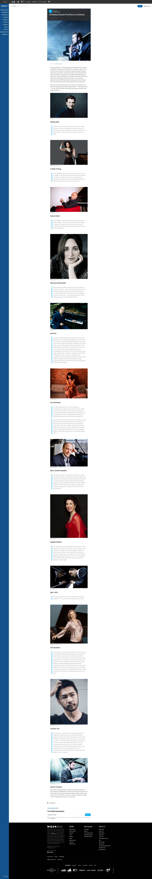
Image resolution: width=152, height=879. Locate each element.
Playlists (86, 831)
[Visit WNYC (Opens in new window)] (13, 2)
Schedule (5, 17)
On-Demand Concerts (88, 832)
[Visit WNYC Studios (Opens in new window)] (22, 2)
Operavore (71, 842)
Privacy (56, 856)
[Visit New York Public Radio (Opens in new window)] (51, 870)
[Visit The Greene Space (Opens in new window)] (49, 2)
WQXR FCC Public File (51, 859)
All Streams (5, 12)
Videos (6, 27)
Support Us (5, 34)
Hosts (70, 834)
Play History (5, 14)
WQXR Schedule (72, 831)
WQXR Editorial (56, 11)
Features (6, 22)
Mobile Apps (101, 829)
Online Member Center (103, 838)
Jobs (100, 840)
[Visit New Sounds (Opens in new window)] (42, 1)
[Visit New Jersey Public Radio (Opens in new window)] (100, 870)
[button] (89, 59)
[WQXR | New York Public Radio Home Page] (4, 6)
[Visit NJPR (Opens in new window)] (28, 1)
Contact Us (101, 836)
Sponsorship (101, 844)
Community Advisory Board (104, 845)
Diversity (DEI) (102, 842)
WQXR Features (72, 840)
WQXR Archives (72, 844)
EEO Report (59, 859)
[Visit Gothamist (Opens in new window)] (18, 2)
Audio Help (101, 834)
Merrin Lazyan (59, 63)
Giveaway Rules (102, 849)
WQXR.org (53, 833)
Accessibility (61, 856)
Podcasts (5, 24)
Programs (5, 19)
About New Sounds (88, 836)
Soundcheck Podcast (88, 834)
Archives (6, 29)
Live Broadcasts (4, 32)
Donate (140, 6)
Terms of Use (50, 856)
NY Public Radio (102, 847)
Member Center (147, 6)
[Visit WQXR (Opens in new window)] (34, 1)
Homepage (86, 829)
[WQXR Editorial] (51, 11)
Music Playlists (72, 829)
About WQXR (101, 832)
